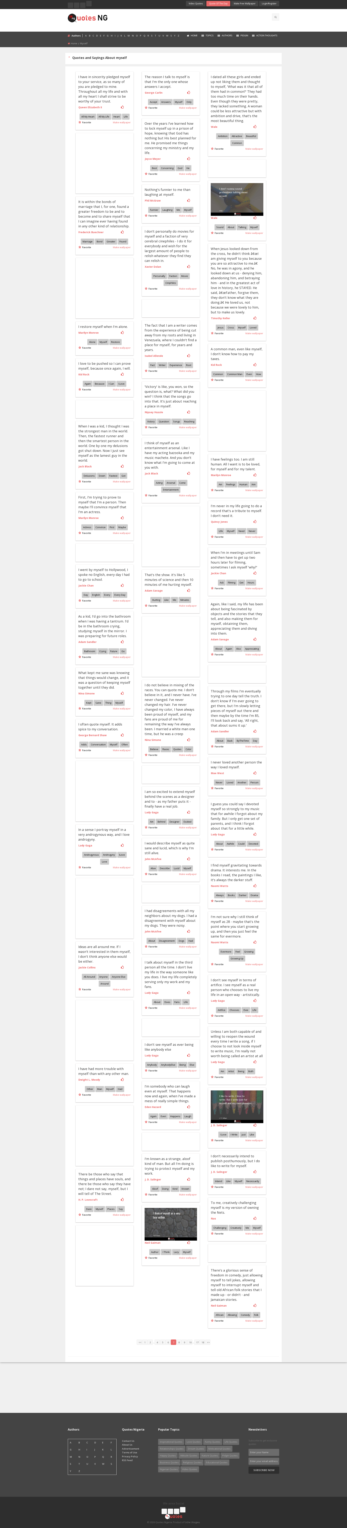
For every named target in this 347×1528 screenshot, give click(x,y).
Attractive (237, 136)
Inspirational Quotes (171, 1441)
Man (99, 1089)
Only (189, 102)
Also (238, 648)
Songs (176, 421)
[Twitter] (76, 5)
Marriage (88, 241)
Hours (251, 582)
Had (191, 940)
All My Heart (87, 116)
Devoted (253, 843)
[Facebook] (70, 5)
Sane (98, 702)
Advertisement (130, 1448)
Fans (177, 1002)
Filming (231, 582)
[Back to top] (335, 1505)
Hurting (156, 600)
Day (86, 594)
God (180, 168)
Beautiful (251, 136)
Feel (237, 951)
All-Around (89, 976)
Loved (253, 327)
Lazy (176, 1252)
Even (249, 374)
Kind (175, 1188)
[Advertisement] (188, 20)
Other (90, 1089)
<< (140, 1342)
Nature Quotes (210, 1455)
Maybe (122, 527)
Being (241, 1071)
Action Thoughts (266, 35)
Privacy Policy (130, 1456)
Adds (84, 744)
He (188, 168)
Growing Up (237, 958)
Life (126, 116)
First (112, 527)
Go (123, 651)
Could (241, 843)
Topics (210, 35)
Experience (176, 365)
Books (231, 895)
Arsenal (171, 482)
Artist (231, 1071)
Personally (159, 276)
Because (99, 383)
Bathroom (89, 651)
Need (242, 531)
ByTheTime (243, 740)
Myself (178, 102)
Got (123, 475)
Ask (222, 582)
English (96, 594)
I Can (111, 383)
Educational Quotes (217, 1462)
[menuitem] (192, 36)
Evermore (226, 951)
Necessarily (252, 1181)
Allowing (232, 1315)
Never (252, 531)
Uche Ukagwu (192, 1522)
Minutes (184, 600)
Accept (153, 102)
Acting (159, 482)
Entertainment (171, 489)
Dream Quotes (196, 1448)
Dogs (181, 940)
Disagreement (167, 940)
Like (166, 600)
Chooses (234, 1010)
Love (104, 861)
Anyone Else (118, 976)
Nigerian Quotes (169, 1469)
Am (220, 484)
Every (107, 594)
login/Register (269, 3)
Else (192, 1064)
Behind (161, 821)
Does (167, 1002)
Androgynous (91, 854)
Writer (162, 365)
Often (124, 744)
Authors (227, 35)
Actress (87, 527)
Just (244, 1134)
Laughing (167, 209)
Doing (165, 1188)
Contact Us (128, 1441)
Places (111, 1209)
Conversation (98, 744)
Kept (88, 702)
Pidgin (244, 35)
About (231, 227)
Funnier (154, 209)
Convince (100, 527)
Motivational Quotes (219, 1448)
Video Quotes (196, 3)
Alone (92, 342)
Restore (115, 342)
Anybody (152, 1064)
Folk (256, 1315)
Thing (108, 702)
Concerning (167, 168)
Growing (248, 951)
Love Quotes (194, 1441)
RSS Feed (127, 1460)
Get (241, 582)
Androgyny (109, 854)
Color (188, 749)
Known (185, 1188)
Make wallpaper (122, 122)
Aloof (155, 1188)
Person (254, 782)
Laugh (188, 1116)
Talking (242, 227)
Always (220, 895)
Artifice (221, 1010)
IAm (254, 484)
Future (113, 651)
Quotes (177, 749)
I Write (234, 1134)
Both (250, 1071)
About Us (127, 1444)
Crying (102, 651)
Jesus (221, 327)
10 (190, 1342)
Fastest (113, 475)
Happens (175, 1116)
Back (230, 740)
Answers (166, 102)
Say (121, 1209)
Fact (152, 365)
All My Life (103, 116)
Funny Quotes (212, 1441)
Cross (231, 327)
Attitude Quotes (188, 1455)
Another (241, 782)
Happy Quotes (168, 1455)
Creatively (235, 1227)
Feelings (230, 484)
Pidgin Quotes (230, 1455)
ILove (122, 854)
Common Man (234, 374)
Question (164, 421)
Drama (254, 895)
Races (165, 749)
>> (208, 1342)
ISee (245, 1010)
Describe (165, 868)
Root (188, 365)
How (258, 374)
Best (154, 168)
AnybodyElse (168, 1064)
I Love (121, 383)
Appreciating (252, 648)
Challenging (219, 1227)
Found (122, 241)
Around (104, 983)
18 (203, 1342)
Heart (116, 116)
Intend (218, 1181)
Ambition (223, 136)
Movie (184, 276)
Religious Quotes (192, 1462)
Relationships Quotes (172, 1448)
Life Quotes (231, 1441)
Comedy (245, 1315)
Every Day (119, 594)
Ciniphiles (170, 282)
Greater (111, 241)
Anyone (103, 976)
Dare (89, 1209)
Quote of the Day (218, 3)
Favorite (86, 122)
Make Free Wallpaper (245, 3)
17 (197, 1342)
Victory (151, 421)
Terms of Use (129, 1452)
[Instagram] (82, 5)
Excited (187, 821)
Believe (154, 749)
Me (178, 209)
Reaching (189, 421)
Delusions (89, 475)
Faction (173, 276)
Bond (99, 241)
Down (102, 475)
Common (237, 143)
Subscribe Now (264, 1470)
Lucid (176, 868)
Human (243, 484)
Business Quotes (169, 1462)
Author (154, 1252)
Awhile (230, 843)
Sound (220, 227)
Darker (243, 895)
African (220, 1315)
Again (88, 383)
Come (182, 482)
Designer (174, 821)
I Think (166, 1252)
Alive (153, 868)
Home (194, 35)
